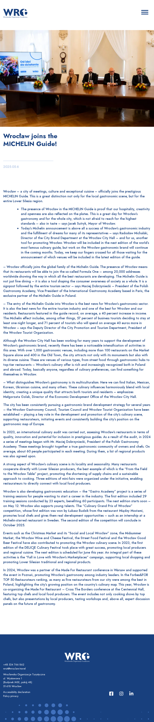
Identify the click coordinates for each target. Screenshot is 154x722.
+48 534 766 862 (13, 664)
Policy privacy (10, 696)
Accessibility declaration (16, 692)
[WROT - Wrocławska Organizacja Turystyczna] (15, 13)
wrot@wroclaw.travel (14, 668)
